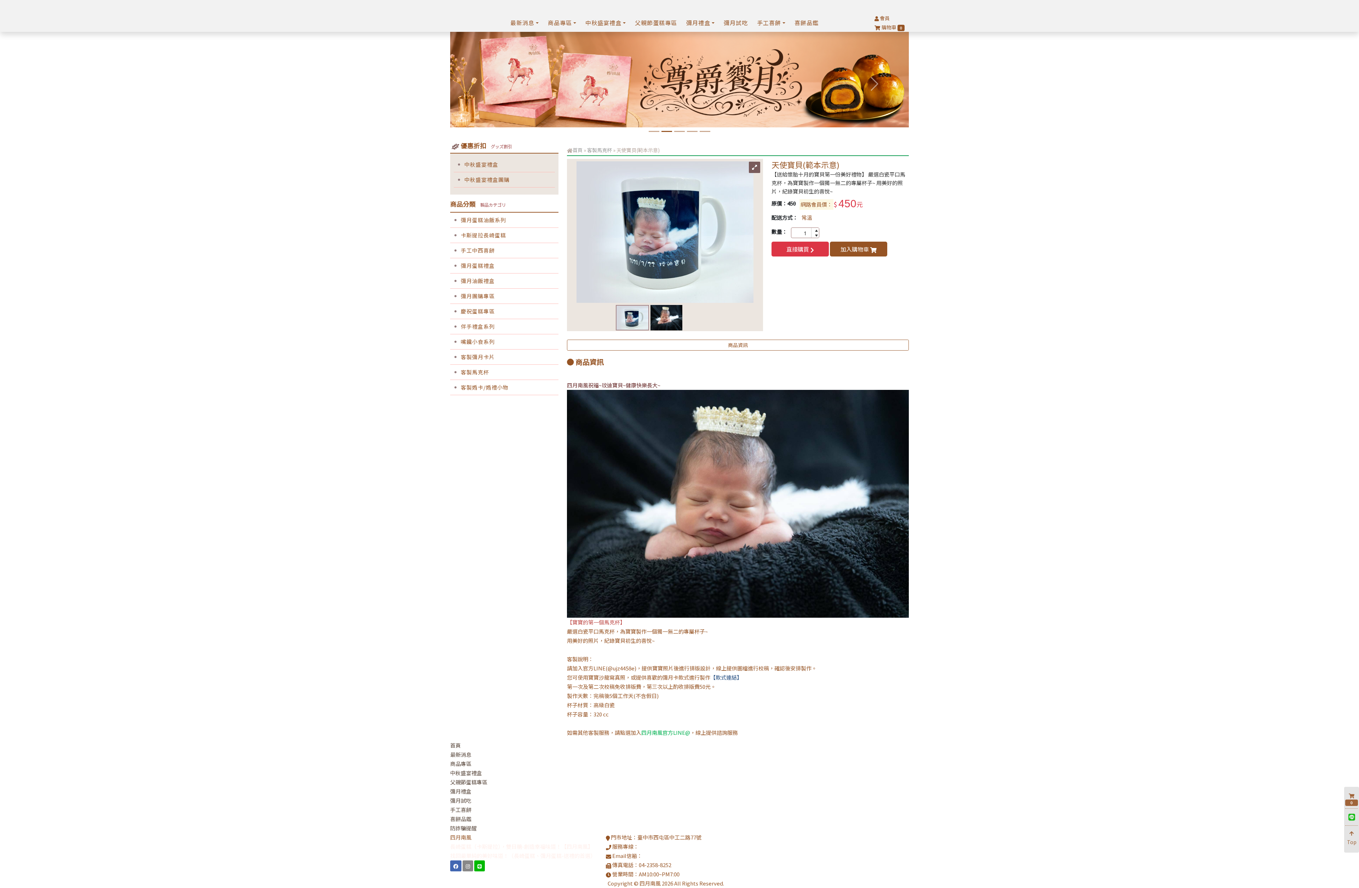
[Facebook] (455, 865)
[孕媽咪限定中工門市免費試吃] (692, 131)
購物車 (892, 27)
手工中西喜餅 (478, 250)
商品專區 (460, 763)
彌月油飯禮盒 (478, 280)
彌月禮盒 (460, 791)
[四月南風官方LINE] (1351, 817)
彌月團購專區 (478, 296)
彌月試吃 (736, 22)
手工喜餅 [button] (769, 22)
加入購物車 (855, 249)
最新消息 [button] (522, 22)
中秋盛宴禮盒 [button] (603, 22)
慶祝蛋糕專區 (478, 311)
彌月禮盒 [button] (698, 22)
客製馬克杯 (475, 372)
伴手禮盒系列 (478, 326)
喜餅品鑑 (807, 22)
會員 (884, 18)
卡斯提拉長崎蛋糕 (483, 235)
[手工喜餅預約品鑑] (705, 131)
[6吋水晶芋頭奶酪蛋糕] (679, 131)
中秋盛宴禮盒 (481, 164)
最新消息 (460, 754)
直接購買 (798, 249)
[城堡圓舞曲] (654, 131)
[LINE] (479, 865)
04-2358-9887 (655, 846)
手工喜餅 (460, 809)
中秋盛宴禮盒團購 (487, 179)
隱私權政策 (738, 883)
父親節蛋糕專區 (656, 22)
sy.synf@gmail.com (666, 855)
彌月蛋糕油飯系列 (483, 220)
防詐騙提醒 (463, 828)
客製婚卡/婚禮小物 (485, 387)
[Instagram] (468, 865)
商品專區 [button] (560, 22)
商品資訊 (738, 344)
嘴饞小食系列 (478, 341)
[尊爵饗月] (666, 131)
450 (847, 204)
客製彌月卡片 (478, 357)
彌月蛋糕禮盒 (478, 265)
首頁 (578, 150)
